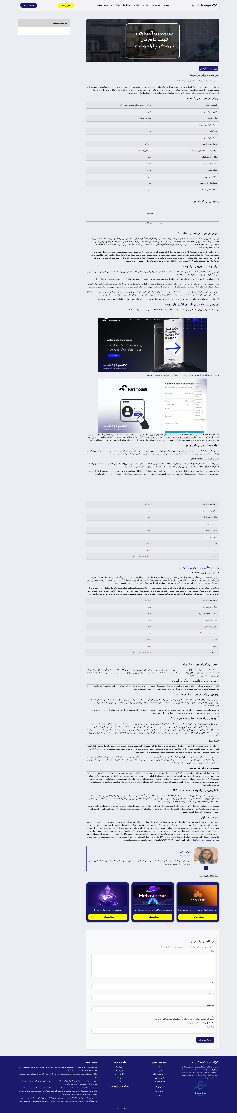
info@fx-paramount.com (202, 840)
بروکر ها (213, 68)
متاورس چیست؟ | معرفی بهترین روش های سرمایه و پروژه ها (146, 910)
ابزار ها (136, 5)
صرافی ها (156, 5)
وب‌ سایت (210, 1005)
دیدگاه (211, 951)
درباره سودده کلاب (104, 5)
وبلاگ (118, 5)
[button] (21, 23)
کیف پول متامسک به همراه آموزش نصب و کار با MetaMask (193, 910)
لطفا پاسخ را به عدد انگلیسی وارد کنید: (200, 1022)
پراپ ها (145, 5)
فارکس (203, 68)
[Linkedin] (206, 868)
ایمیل (211, 993)
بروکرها (166, 5)
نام (212, 982)
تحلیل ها (126, 5)
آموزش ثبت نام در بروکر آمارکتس (194, 568)
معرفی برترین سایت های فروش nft (107, 910)
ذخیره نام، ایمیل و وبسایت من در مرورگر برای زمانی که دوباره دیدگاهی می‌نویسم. (184, 1019)
